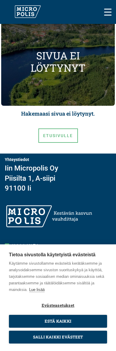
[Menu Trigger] (108, 11)
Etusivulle (58, 135)
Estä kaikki (58, 321)
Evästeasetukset (58, 305)
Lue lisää (37, 289)
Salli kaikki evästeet (58, 337)
